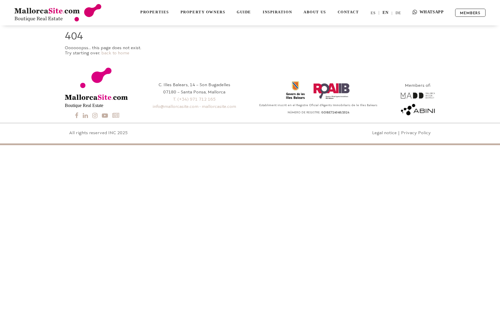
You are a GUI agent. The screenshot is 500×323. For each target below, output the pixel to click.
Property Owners (203, 12)
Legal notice (384, 133)
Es (373, 13)
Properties (154, 12)
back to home (115, 53)
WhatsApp (432, 12)
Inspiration (277, 12)
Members (470, 13)
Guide (244, 12)
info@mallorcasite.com (175, 107)
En (386, 13)
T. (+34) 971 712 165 (194, 99)
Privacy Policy (416, 133)
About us (315, 12)
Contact (348, 12)
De (398, 13)
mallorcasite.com (219, 107)
